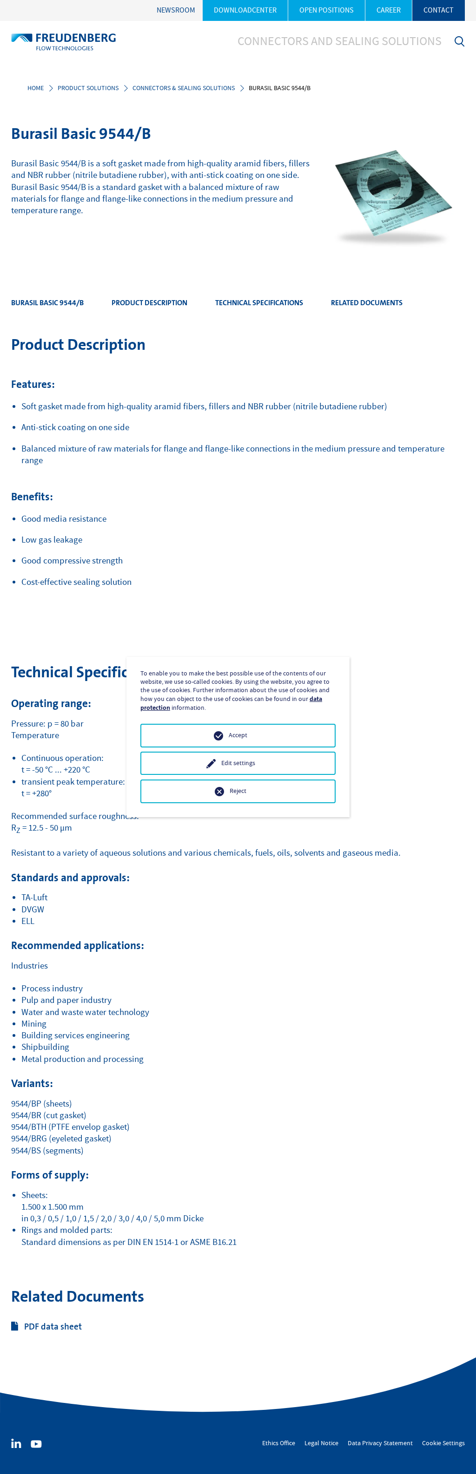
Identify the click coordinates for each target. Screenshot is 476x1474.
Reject (238, 791)
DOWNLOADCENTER (245, 10)
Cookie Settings (443, 1443)
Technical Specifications (259, 303)
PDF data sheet (53, 1326)
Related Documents (367, 303)
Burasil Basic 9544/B (47, 303)
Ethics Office (278, 1443)
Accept (238, 735)
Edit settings (238, 763)
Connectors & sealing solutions (183, 88)
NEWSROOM (176, 10)
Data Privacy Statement (380, 1443)
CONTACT (438, 10)
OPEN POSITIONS (326, 10)
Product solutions (88, 88)
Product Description (149, 303)
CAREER (389, 10)
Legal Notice (321, 1443)
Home (35, 88)
